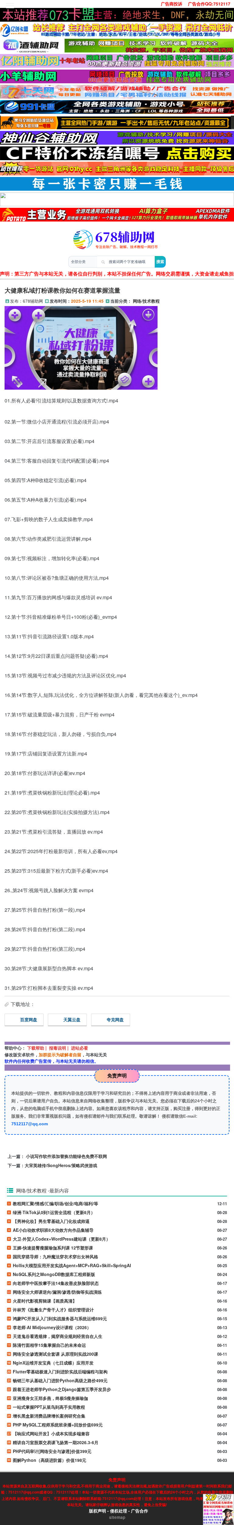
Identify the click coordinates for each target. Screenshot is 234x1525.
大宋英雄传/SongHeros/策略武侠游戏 (61, 1165)
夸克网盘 (115, 1019)
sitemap (117, 1517)
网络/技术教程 (146, 301)
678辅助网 (33, 301)
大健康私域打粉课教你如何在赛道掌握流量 (62, 290)
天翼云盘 (71, 1019)
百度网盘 (28, 1019)
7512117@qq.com (29, 1123)
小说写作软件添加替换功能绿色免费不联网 (66, 1156)
